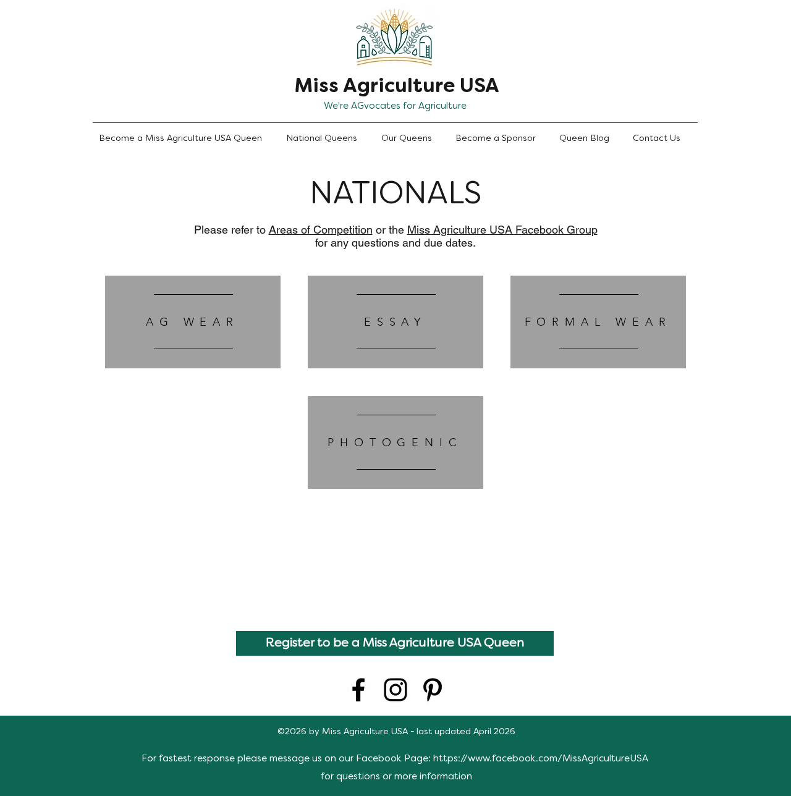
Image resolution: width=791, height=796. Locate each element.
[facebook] (358, 689)
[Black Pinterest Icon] (432, 689)
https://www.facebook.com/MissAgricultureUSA (540, 759)
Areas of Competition (321, 229)
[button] (327, 139)
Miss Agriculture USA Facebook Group (502, 229)
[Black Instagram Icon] (395, 689)
